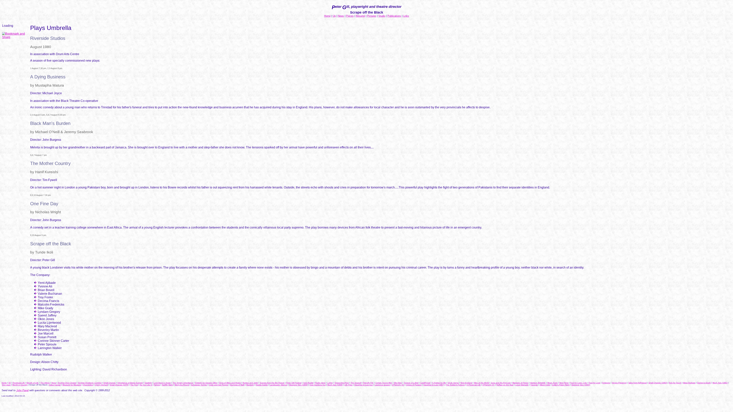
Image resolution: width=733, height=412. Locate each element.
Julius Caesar (55, 385)
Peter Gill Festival (293, 383)
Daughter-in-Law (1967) (433, 385)
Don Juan (6, 385)
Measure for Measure (71, 385)
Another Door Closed (67, 383)
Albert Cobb (545, 385)
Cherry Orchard (101, 385)
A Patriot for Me (439, 383)
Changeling (88, 385)
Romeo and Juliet (250, 383)
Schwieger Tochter (199, 385)
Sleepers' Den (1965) (580, 385)
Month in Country (19, 385)
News (341, 15)
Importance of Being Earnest (130, 383)
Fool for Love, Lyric (578, 383)
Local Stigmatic (522, 385)
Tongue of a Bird (411, 383)
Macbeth (250, 385)
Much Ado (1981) (720, 383)
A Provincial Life (474, 385)
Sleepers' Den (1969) (298, 385)
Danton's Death (704, 383)
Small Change (109, 383)
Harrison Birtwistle (538, 383)
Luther (330, 383)
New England (466, 383)
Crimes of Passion (414, 385)
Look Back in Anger (162, 383)
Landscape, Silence (278, 385)
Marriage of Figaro (520, 383)
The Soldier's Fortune (455, 385)
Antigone (606, 383)
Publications (394, 15)
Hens (53, 383)
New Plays (563, 383)
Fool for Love (594, 383)
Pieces (350, 15)
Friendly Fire (368, 383)
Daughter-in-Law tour (363, 385)
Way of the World (481, 383)
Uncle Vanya (453, 383)
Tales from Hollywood (637, 383)
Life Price (348, 385)
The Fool (134, 385)
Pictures (371, 15)
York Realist (308, 383)
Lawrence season (382, 385)
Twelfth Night (167, 385)
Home (327, 15)
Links (406, 15)
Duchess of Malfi (237, 385)
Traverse (534, 385)
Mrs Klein (398, 383)
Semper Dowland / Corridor (90, 383)
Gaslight (148, 383)
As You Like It (146, 385)
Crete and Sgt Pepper (218, 385)
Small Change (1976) (119, 385)
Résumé (360, 15)
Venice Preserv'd (619, 383)
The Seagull (355, 383)
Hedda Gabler (262, 385)
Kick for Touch (675, 383)
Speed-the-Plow (342, 383)
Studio (381, 15)
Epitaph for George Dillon (206, 383)
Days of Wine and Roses (230, 383)
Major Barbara (689, 383)
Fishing (157, 385)
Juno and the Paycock (501, 383)
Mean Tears (552, 383)
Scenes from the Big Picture (272, 383)
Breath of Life (33, 383)
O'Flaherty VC (398, 385)
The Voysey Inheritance (183, 383)
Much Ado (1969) (335, 385)
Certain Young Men (383, 383)
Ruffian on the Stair (504, 385)
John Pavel (22, 390)
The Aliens (45, 383)
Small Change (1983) (657, 383)
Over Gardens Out (317, 385)
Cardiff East (425, 383)
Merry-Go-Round (182, 385)
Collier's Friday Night (561, 385)
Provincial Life (19, 383)
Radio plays (320, 383)
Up (334, 15)
